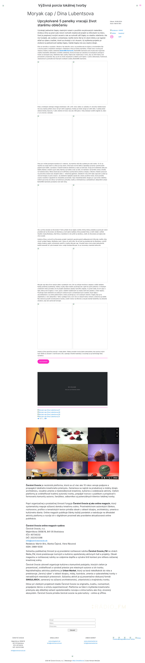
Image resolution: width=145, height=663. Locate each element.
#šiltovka (10, 24)
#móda (4, 24)
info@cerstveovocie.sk (36, 540)
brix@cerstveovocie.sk (54, 643)
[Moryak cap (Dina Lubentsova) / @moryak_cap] (49, 410)
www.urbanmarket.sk (90, 641)
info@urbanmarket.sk (90, 643)
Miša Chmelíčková (78, 660)
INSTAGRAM (43, 361)
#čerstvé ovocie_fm (12, 21)
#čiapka (21, 21)
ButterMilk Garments (67, 50)
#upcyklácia (18, 24)
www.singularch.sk (54, 641)
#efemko (28, 21)
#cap (3, 21)
